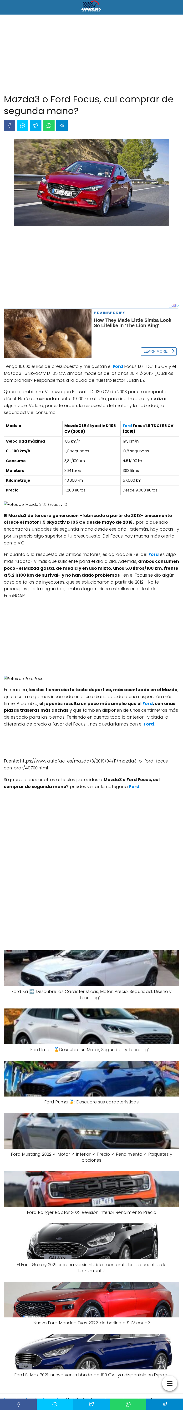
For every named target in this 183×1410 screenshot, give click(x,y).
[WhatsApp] (49, 125)
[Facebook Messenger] (22, 125)
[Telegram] (62, 125)
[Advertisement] (91, 55)
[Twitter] (35, 125)
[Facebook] (9, 125)
